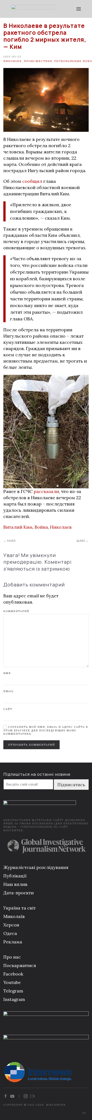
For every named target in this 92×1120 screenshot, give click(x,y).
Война (41, 527)
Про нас (12, 957)
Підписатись (71, 784)
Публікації (15, 876)
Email (8, 691)
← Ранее (10, 540)
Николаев (12, 61)
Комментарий (16, 611)
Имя (7, 673)
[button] (78, 9)
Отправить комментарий (31, 744)
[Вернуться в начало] (33, 9)
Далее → (82, 540)
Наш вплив (15, 884)
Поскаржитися (19, 965)
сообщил (32, 181)
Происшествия (38, 61)
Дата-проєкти (18, 892)
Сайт (7, 709)
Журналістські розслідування (35, 867)
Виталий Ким (18, 527)
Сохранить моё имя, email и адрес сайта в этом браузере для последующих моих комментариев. (45, 730)
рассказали (46, 491)
